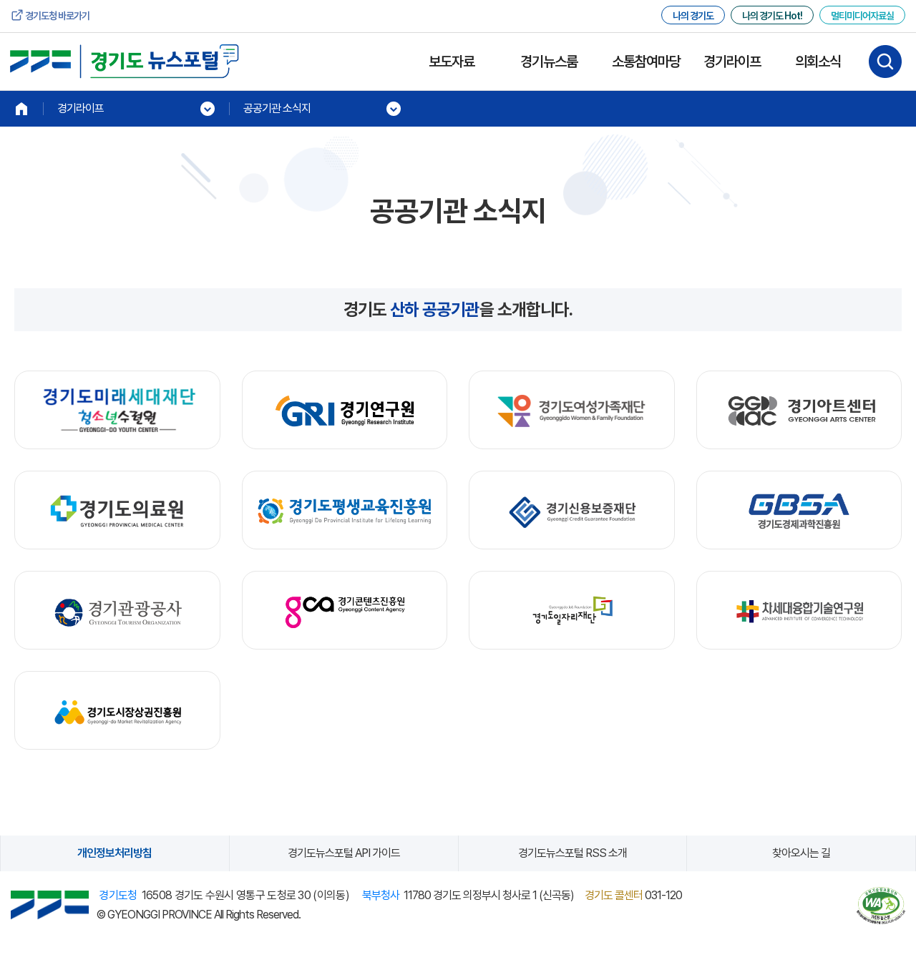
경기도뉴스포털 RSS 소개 (572, 853)
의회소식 (818, 61)
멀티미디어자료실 (862, 15)
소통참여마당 (646, 61)
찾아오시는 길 (801, 853)
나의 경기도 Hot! (772, 15)
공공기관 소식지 (277, 108)
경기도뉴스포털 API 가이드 (344, 853)
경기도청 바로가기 (57, 15)
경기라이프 (732, 61)
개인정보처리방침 (114, 853)
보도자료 (451, 61)
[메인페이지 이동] (21, 109)
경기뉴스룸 (549, 61)
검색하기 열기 (885, 61)
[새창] (117, 410)
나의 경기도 (693, 15)
